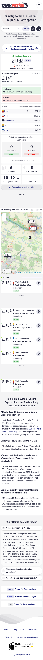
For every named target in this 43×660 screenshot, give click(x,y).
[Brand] (14, 5)
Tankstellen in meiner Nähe (23, 187)
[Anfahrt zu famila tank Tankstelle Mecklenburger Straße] (38, 311)
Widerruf (8, 637)
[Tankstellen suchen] (38, 28)
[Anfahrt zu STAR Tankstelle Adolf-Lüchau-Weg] (38, 283)
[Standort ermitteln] (33, 28)
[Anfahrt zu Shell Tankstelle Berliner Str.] (38, 353)
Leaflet (18, 272)
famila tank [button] (9, 121)
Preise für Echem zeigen (22, 589)
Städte (6, 629)
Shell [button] (6, 111)
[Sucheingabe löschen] (18, 28)
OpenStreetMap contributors (32, 272)
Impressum (19, 629)
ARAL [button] (6, 130)
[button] (29, 239)
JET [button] (6, 125)
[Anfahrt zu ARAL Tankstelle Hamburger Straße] (38, 339)
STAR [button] (6, 116)
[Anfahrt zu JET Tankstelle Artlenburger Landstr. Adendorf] (38, 325)
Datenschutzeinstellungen (27, 637)
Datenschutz (33, 629)
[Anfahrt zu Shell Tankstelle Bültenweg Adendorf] (38, 382)
